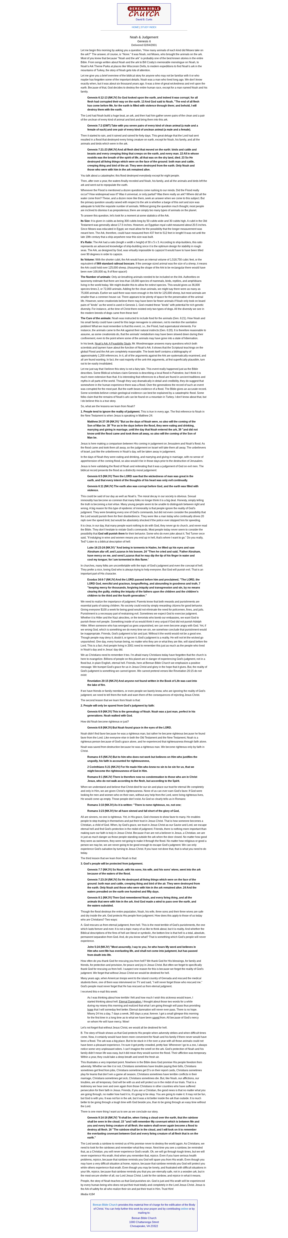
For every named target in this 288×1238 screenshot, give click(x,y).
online (184, 1208)
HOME (135, 27)
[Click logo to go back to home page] (144, 16)
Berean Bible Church (105, 1204)
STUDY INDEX (148, 27)
